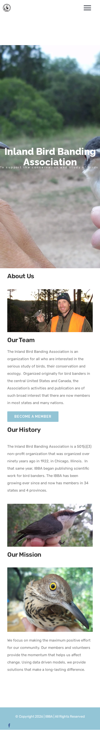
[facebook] (9, 725)
